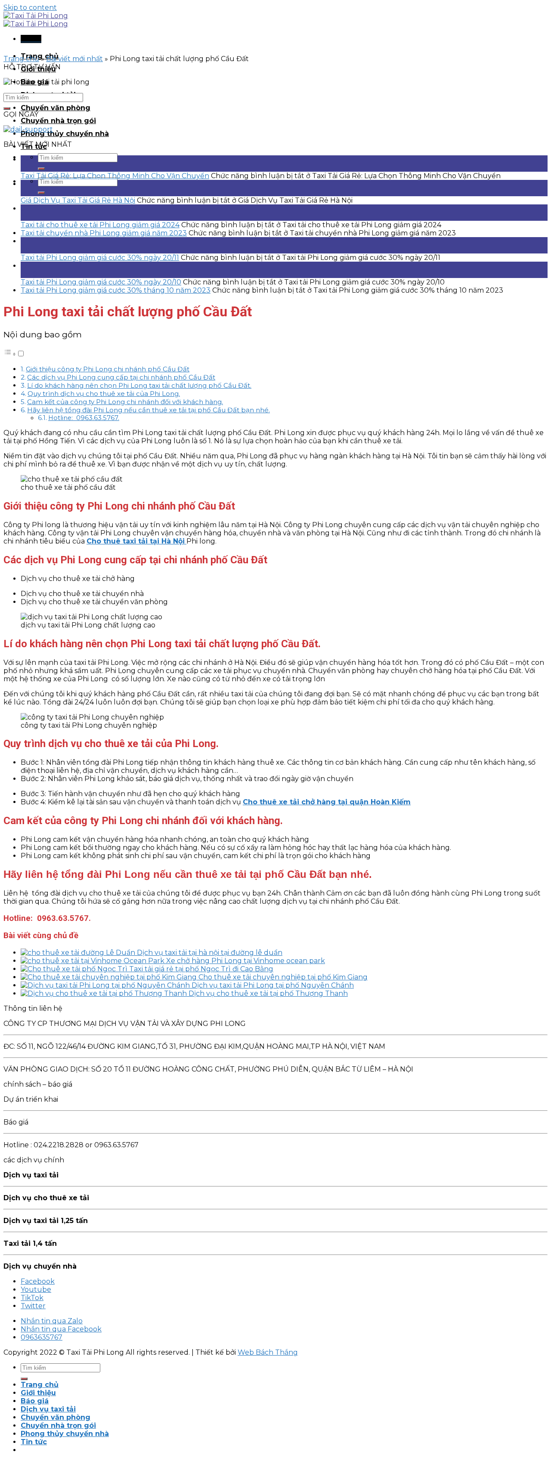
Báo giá (35, 1401)
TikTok (32, 1298)
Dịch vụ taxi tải (48, 1409)
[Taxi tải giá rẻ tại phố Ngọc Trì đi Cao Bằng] (75, 969)
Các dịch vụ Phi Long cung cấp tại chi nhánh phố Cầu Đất (121, 377)
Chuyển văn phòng (55, 108)
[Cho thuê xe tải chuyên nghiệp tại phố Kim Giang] (109, 977)
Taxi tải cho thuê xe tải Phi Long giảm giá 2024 (100, 225)
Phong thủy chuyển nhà (65, 134)
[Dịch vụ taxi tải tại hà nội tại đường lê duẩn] (79, 952)
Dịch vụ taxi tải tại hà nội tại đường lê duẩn (209, 952)
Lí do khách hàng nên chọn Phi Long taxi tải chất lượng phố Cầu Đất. (139, 385)
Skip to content (30, 7)
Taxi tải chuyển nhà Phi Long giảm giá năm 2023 (104, 233)
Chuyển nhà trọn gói (58, 121)
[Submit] (41, 168)
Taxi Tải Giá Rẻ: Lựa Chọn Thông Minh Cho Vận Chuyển (115, 176)
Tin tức (34, 1442)
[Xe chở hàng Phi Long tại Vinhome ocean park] (93, 961)
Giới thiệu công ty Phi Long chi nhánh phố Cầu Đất (107, 369)
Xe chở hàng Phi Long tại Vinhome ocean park (245, 961)
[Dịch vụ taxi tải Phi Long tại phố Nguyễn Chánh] (106, 985)
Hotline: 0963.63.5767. (83, 418)
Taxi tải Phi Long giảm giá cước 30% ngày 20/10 (101, 282)
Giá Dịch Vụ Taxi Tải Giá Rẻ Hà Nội (78, 200)
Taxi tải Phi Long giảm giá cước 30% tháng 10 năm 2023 (115, 290)
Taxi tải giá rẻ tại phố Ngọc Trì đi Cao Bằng (201, 969)
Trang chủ (21, 59)
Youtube (36, 1289)
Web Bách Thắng (268, 1352)
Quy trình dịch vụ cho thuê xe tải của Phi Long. (104, 393)
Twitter (33, 1306)
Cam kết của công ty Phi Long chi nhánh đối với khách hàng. (125, 402)
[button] (14, 354)
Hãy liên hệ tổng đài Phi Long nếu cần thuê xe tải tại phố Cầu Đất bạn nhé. (148, 410)
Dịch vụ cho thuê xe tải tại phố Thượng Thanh (268, 993)
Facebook (38, 1281)
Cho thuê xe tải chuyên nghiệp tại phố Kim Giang (283, 977)
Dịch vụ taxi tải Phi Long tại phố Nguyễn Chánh (273, 985)
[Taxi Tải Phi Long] (35, 20)
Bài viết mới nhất (74, 59)
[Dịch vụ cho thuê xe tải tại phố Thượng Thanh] (105, 993)
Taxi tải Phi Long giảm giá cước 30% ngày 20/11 (100, 257)
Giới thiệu (38, 1393)
